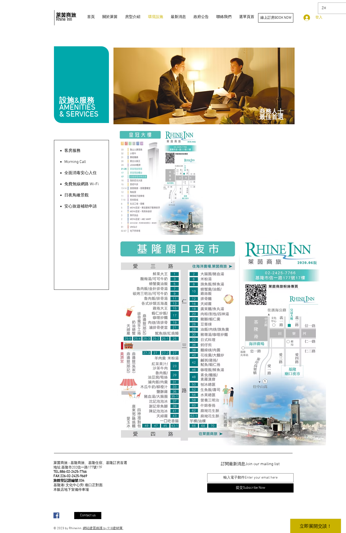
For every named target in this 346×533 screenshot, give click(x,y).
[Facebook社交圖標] (56, 515)
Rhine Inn (64, 19)
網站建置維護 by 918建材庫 (103, 528)
